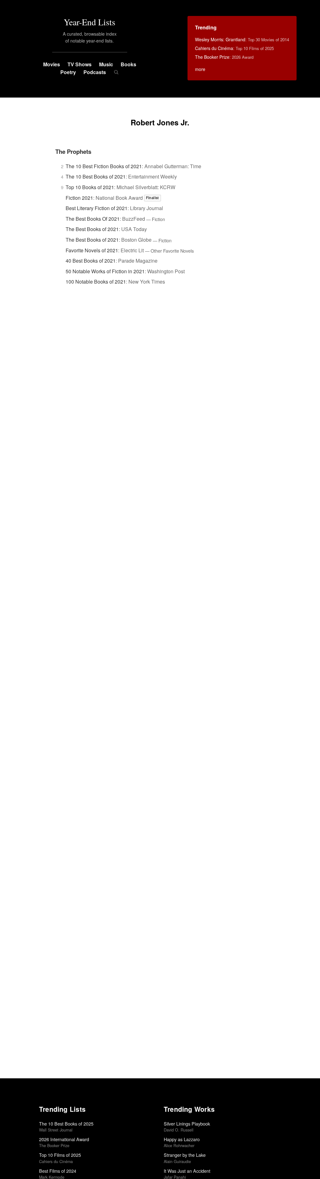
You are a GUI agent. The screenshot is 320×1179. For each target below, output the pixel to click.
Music (106, 64)
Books (128, 64)
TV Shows (80, 64)
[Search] (116, 72)
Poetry (68, 72)
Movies (51, 64)
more (200, 69)
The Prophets (73, 151)
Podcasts (94, 72)
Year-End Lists (89, 22)
